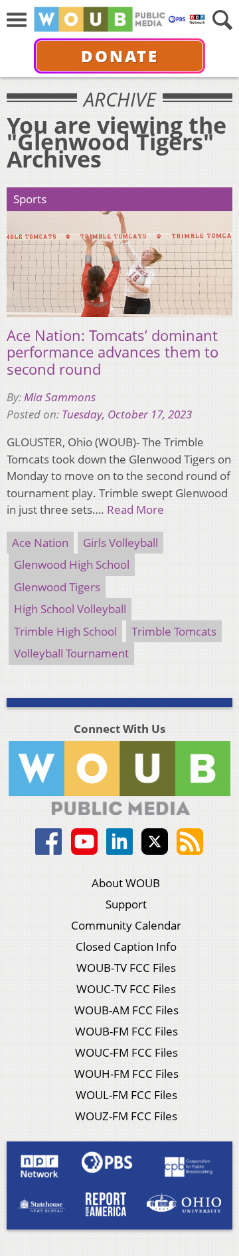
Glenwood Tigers (57, 587)
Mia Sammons (60, 397)
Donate (120, 56)
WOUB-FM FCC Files (126, 1031)
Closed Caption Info (126, 946)
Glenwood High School (71, 564)
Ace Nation (40, 542)
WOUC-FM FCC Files (126, 1052)
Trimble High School (65, 631)
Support (126, 904)
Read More (135, 509)
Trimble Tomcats (173, 631)
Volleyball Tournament (71, 653)
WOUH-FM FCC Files (126, 1073)
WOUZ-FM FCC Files (126, 1116)
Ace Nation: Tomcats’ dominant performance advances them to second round (112, 352)
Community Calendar (126, 925)
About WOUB (126, 883)
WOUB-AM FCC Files (126, 1010)
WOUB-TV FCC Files (126, 967)
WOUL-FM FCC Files (126, 1094)
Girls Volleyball (120, 542)
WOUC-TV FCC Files (126, 988)
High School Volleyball (70, 608)
